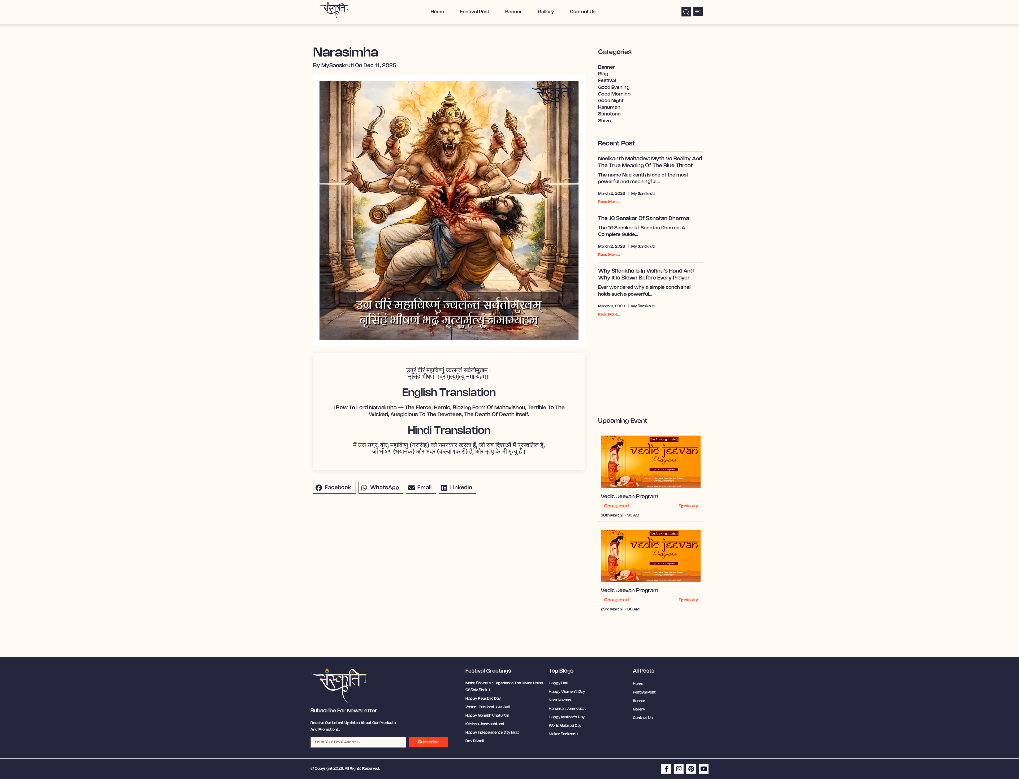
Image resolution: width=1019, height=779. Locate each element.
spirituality (688, 506)
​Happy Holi (558, 683)
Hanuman (609, 107)
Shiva (604, 121)
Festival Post (474, 12)
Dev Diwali (474, 741)
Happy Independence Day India (492, 732)
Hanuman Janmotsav (567, 709)
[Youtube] (704, 769)
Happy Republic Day (483, 698)
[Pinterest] (691, 769)
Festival (607, 81)
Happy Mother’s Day (567, 717)
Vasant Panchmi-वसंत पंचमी (487, 707)
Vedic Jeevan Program (629, 496)
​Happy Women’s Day (567, 692)
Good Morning (614, 94)
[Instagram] (679, 769)
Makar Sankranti (563, 734)
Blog (603, 74)
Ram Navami (560, 700)
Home (437, 12)
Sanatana (609, 114)
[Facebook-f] (666, 769)
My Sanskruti (643, 194)
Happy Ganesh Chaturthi (487, 715)
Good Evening (613, 87)
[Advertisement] (650, 365)
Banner (513, 12)
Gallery (546, 12)
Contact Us (582, 12)
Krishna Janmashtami (484, 724)
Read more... (609, 202)
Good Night (611, 101)
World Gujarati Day (565, 726)
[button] (686, 11)
